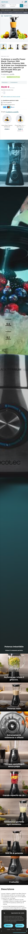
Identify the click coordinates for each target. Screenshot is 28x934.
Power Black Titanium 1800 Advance (20, 126)
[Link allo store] (4, 2)
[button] (25, 46)
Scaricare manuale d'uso (7, 89)
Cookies (8, 929)
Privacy (13, 929)
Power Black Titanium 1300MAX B (7, 126)
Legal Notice (18, 929)
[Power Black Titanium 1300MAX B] (7, 119)
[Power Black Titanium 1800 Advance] (20, 119)
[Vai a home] (1, 12)
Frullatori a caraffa (12, 112)
